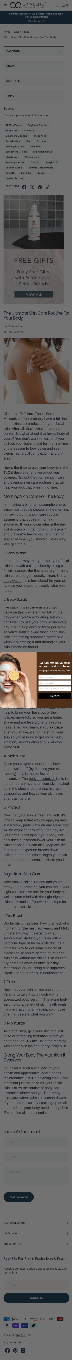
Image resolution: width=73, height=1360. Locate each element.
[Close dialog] (69, 654)
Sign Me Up (53, 696)
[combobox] (52, 688)
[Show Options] (68, 688)
